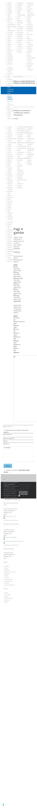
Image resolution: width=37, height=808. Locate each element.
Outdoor (30, 64)
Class (9, 162)
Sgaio (19, 7)
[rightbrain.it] (23, 496)
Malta (9, 44)
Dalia (9, 112)
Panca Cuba (29, 61)
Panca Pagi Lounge (30, 67)
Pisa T (9, 178)
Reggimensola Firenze (22, 143)
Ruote (19, 185)
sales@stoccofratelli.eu (11, 545)
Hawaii (9, 238)
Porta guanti (29, 159)
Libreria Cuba (30, 133)
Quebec (10, 56)
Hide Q (9, 174)
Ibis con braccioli (10, 110)
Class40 (10, 156)
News (6, 602)
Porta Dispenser (30, 137)
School (10, 79)
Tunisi (9, 62)
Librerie (30, 127)
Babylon (10, 158)
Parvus (9, 133)
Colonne (20, 152)
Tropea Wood (9, 35)
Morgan (30, 28)
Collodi (10, 19)
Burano (10, 176)
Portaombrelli (22, 131)
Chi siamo (7, 594)
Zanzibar (10, 249)
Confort (10, 73)
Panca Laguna (30, 49)
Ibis (8, 107)
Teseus (9, 134)
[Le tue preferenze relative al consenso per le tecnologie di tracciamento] (3, 805)
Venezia (10, 58)
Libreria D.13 (30, 130)
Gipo (9, 199)
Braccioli (20, 174)
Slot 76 (19, 30)
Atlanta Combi (10, 188)
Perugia (20, 22)
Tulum (9, 236)
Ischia (9, 13)
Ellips (9, 243)
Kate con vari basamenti (11, 22)
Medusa (10, 91)
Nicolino (20, 32)
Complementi (22, 127)
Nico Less (9, 16)
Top (8, 75)
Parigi (9, 5)
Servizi (6, 596)
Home (5, 271)
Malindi (10, 251)
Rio (18, 19)
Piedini (19, 178)
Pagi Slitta (9, 94)
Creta (9, 146)
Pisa (18, 17)
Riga (9, 164)
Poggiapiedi (21, 146)
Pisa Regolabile (21, 14)
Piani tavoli (9, 130)
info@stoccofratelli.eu (11, 520)
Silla (28, 38)
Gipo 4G (10, 83)
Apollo (9, 160)
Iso (8, 77)
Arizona (30, 24)
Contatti (7, 600)
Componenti (21, 148)
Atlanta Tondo (10, 184)
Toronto (20, 28)
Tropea (9, 32)
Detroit (19, 36)
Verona (19, 9)
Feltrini (19, 187)
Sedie (9, 3)
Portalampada (22, 133)
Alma (9, 46)
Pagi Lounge (30, 43)
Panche (30, 46)
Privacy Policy (23, 492)
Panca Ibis (29, 53)
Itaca (9, 150)
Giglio (9, 136)
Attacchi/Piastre (23, 158)
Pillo (19, 24)
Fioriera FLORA (20, 135)
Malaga (10, 60)
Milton (19, 21)
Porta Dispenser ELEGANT (30, 148)
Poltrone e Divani (30, 4)
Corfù (9, 152)
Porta (9, 224)
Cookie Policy (23, 494)
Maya (9, 253)
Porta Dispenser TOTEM (30, 154)
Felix (19, 11)
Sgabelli (20, 3)
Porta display (29, 163)
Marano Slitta (10, 70)
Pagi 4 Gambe (9, 98)
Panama (20, 26)
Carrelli (20, 176)
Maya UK (9, 227)
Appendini (21, 129)
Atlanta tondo (10, 214)
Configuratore (8, 598)
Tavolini (10, 222)
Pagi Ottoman (10, 258)
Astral (9, 54)
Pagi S (19, 52)
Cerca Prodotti (18, 76)
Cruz (9, 234)
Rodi (9, 166)
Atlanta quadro (10, 218)
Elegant (10, 230)
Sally (9, 42)
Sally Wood (9, 39)
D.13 (9, 239)
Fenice (9, 11)
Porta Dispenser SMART (30, 142)
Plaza (9, 148)
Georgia (30, 26)
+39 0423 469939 (11, 537)
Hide (9, 172)
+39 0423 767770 (11, 516)
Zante (9, 154)
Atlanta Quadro (10, 180)
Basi (18, 150)
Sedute (19, 5)
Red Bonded (10, 49)
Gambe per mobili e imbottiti (20, 169)
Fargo (9, 52)
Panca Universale (31, 57)
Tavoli (9, 127)
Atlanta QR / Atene (10, 193)
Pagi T (9, 205)
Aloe (29, 7)
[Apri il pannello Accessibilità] (19, 499)
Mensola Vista (20, 139)
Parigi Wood (9, 8)
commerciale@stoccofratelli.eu (13, 541)
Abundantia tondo (11, 139)
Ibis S (19, 50)
